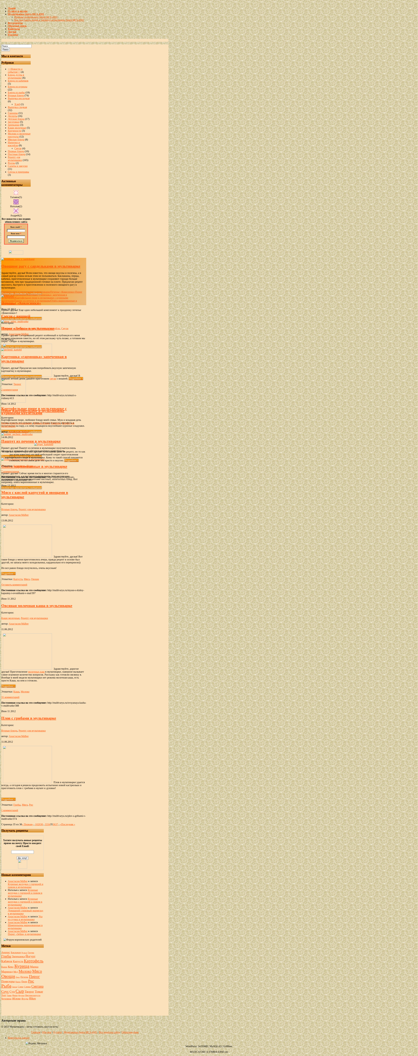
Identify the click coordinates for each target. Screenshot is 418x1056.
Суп (12, 991)
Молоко (25, 691)
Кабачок (6, 961)
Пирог (34, 976)
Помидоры (8, 981)
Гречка (31, 952)
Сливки (27, 986)
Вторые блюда (16, 95)
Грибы (17, 804)
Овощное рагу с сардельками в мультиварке (40, 266)
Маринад (7, 971)
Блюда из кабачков (18, 80)
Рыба (6, 985)
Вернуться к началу (19, 1037)
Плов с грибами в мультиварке (28, 718)
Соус (5, 991)
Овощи (35, 579)
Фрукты (21, 995)
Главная (35, 1032)
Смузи (18, 148)
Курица (21, 966)
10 (36, 824)
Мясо (27, 579)
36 (54, 824)
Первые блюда (16, 151)
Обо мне (46, 1032)
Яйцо (32, 998)
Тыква (9, 995)
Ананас (5, 952)
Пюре (30, 466)
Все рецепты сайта (109, 1032)
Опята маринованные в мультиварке (34, 466)
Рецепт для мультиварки (15, 158)
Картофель (19, 466)
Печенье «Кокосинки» (21, 303)
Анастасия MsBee (19, 334)
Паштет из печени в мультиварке (31, 441)
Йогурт (30, 956)
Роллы (11, 163)
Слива (20, 986)
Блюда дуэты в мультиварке (16, 76)
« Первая (27, 824)
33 (46, 824)
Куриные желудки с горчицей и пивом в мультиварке (25, 885)
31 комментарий (10, 697)
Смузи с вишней (15, 316)
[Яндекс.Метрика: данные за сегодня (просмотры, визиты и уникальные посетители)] (36, 1043)
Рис (31, 804)
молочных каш (36, 671)
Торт (3, 995)
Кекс (11, 966)
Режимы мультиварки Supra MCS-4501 (35, 17)
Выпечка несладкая (19, 98)
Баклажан (16, 952)
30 (41, 824)
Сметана (37, 986)
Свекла (14, 987)
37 (56, 824)
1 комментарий (9, 810)
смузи (53, 378)
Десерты (12, 116)
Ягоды (24, 998)
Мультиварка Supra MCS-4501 (80, 1032)
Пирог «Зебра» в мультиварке (24, 934)
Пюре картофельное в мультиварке (32, 411)
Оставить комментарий (14, 584)
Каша (16, 691)
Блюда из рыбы (16, 92)
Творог (17, 384)
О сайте (57, 1032)
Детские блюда (16, 119)
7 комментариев (10, 471)
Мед (15, 971)
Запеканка (18, 956)
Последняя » (68, 824)
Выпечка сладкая (17, 107)
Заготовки (13, 122)
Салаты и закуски (18, 166)
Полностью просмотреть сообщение (21, 318)
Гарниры (13, 113)
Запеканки (14, 124)
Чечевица (6, 998)
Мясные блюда (16, 139)
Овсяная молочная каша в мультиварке (36, 606)
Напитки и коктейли (14, 144)
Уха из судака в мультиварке (25, 918)
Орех (18, 977)
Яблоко (16, 998)
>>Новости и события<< (15, 70)
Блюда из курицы (17, 86)
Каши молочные (17, 127)
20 (39, 824)
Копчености (14, 130)
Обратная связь (130, 1032)
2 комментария (9, 389)
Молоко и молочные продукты (18, 328)
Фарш (15, 995)
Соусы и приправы (18, 171)
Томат (39, 991)
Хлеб (17, 104)
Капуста (18, 579)
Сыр (20, 991)
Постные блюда (16, 154)
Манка (34, 966)
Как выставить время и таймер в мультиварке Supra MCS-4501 (49, 20)
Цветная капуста (32, 995)
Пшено (18, 982)
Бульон (24, 953)
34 (49, 824)
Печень (24, 977)
